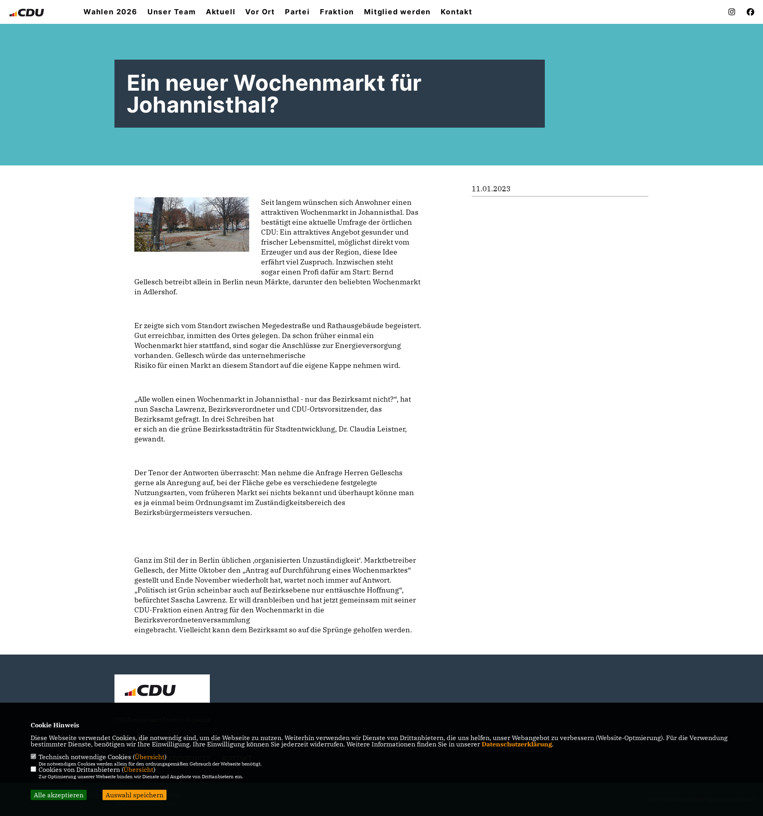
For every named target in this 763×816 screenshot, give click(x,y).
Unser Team (171, 12)
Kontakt (457, 12)
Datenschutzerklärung (517, 744)
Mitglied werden (397, 12)
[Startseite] (162, 689)
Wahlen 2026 (110, 12)
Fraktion (337, 12)
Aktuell (221, 12)
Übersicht (150, 757)
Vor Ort (260, 12)
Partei (297, 12)
